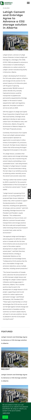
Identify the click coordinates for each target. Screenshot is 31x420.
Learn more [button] (6, 413)
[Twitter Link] (29, 194)
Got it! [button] (5, 417)
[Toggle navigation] (28, 3)
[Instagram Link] (29, 197)
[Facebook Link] (29, 190)
